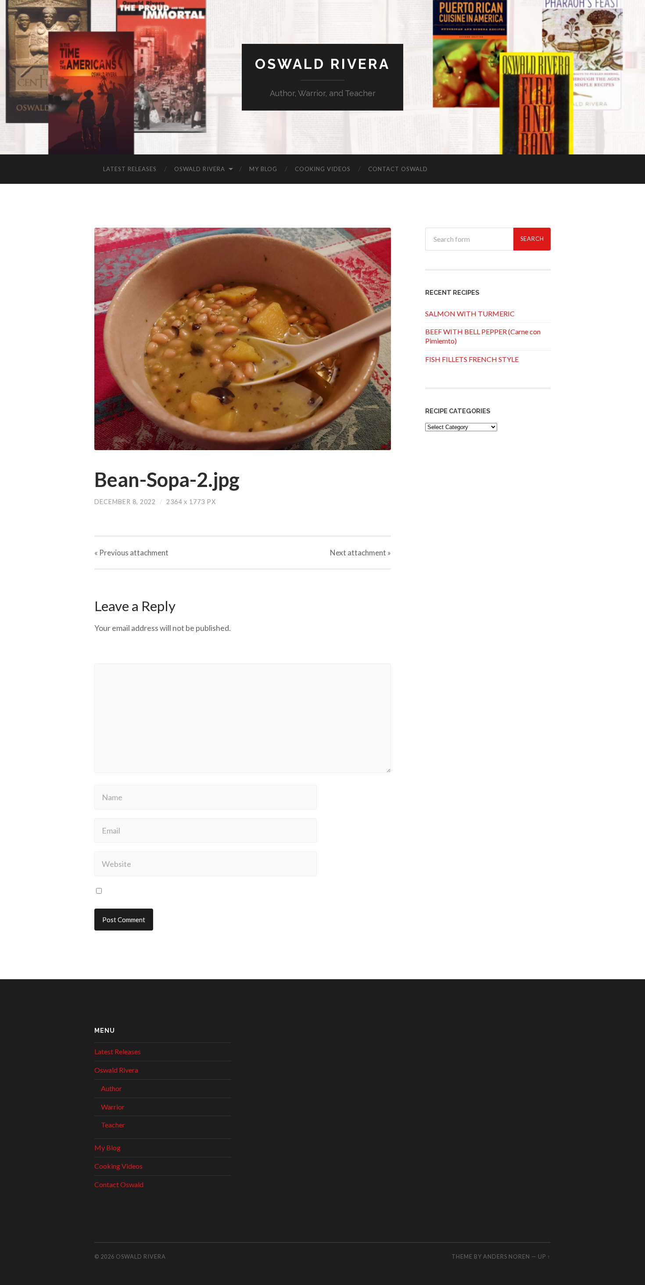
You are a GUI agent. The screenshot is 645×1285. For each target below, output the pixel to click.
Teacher (113, 1124)
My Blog (263, 168)
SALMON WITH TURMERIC (470, 313)
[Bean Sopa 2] (242, 339)
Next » (360, 552)
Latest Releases (130, 168)
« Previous (131, 552)
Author (111, 1088)
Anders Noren (506, 1256)
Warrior (113, 1106)
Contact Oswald (398, 168)
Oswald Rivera (322, 64)
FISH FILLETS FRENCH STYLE (472, 359)
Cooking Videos (323, 168)
